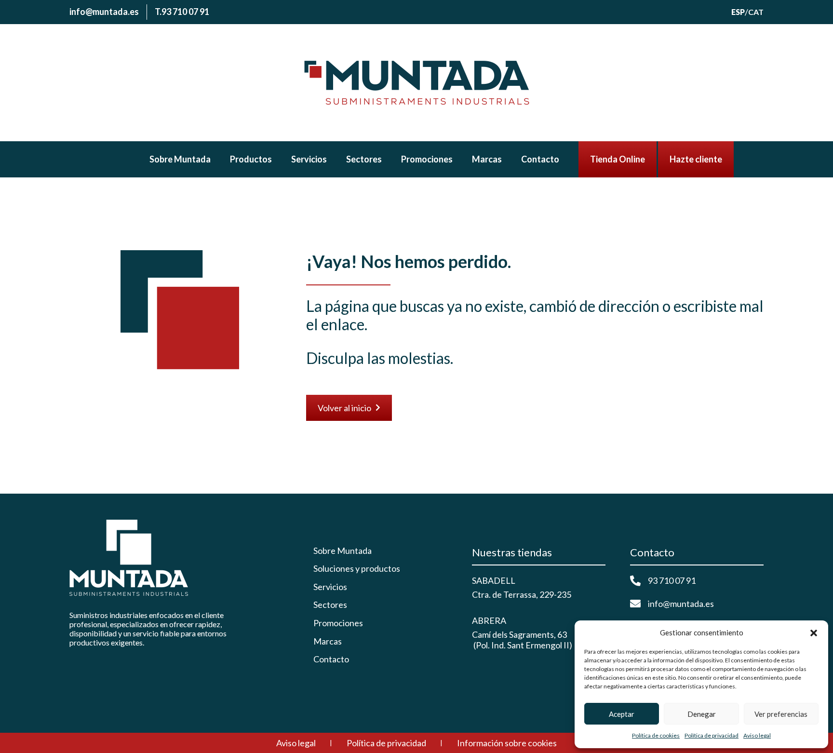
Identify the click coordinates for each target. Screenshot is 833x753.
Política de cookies (656, 735)
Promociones (427, 159)
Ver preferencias (780, 714)
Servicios (309, 159)
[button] (814, 633)
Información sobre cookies (507, 743)
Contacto (540, 159)
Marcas (487, 159)
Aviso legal (757, 735)
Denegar (701, 714)
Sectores (364, 159)
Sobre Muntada (180, 159)
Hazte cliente (696, 159)
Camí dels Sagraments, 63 (519, 634)
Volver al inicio (349, 408)
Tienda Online (617, 159)
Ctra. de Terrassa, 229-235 (521, 594)
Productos (251, 159)
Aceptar (621, 714)
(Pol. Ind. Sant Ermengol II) (522, 645)
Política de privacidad (712, 735)
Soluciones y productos (356, 569)
